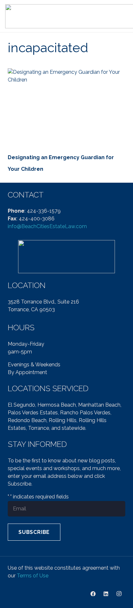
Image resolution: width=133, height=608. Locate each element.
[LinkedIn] (105, 593)
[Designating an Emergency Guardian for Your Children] (66, 107)
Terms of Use (32, 576)
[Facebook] (93, 593)
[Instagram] (118, 593)
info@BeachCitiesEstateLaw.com (47, 226)
